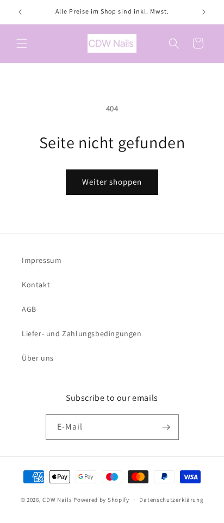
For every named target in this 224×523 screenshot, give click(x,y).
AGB (29, 309)
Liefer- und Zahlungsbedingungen (82, 333)
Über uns (38, 358)
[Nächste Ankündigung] (204, 12)
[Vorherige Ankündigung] (20, 12)
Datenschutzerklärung (171, 499)
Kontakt (36, 284)
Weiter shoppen (112, 182)
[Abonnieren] (166, 427)
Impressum (41, 260)
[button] (22, 43)
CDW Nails (57, 499)
